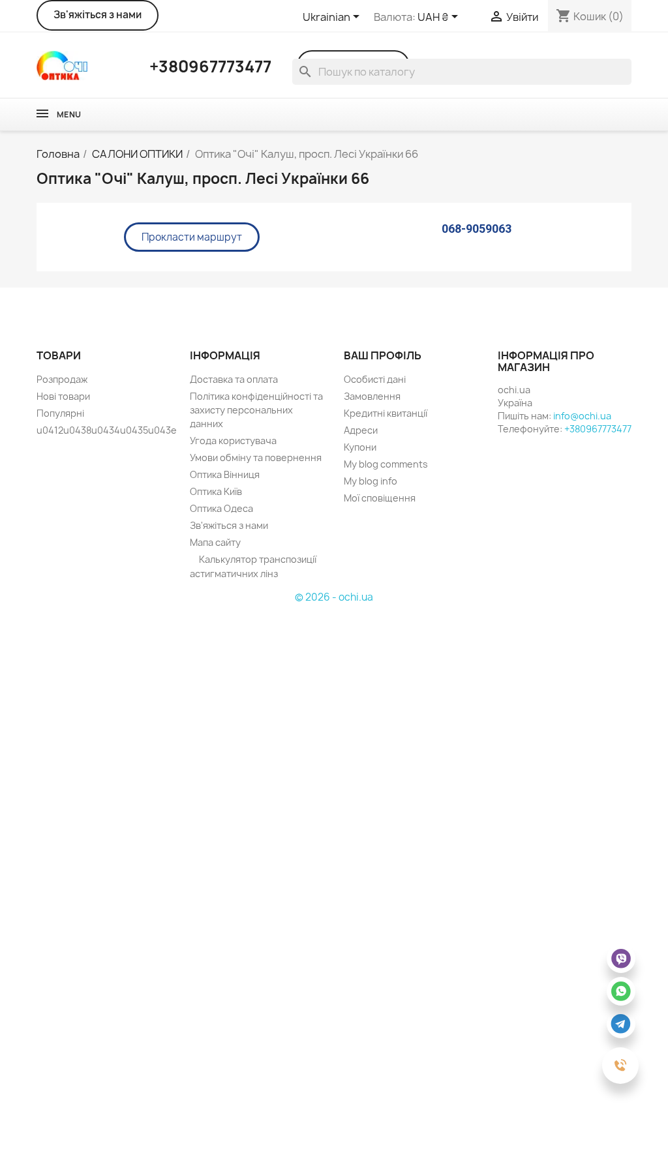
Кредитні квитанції (385, 413)
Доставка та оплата (234, 379)
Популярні (60, 413)
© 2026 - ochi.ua (334, 597)
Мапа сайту (215, 542)
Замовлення (372, 396)
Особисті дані (375, 379)
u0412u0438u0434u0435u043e (107, 430)
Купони (360, 447)
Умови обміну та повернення (256, 457)
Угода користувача (233, 440)
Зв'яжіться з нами (97, 15)
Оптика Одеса (221, 508)
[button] (192, 237)
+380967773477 (597, 429)
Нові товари (63, 396)
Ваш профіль (382, 355)
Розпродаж (62, 379)
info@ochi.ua (582, 416)
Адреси (361, 430)
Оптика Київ (216, 491)
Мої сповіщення (380, 498)
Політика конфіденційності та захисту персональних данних (256, 410)
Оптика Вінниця (225, 474)
